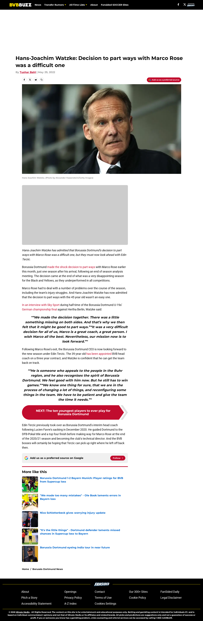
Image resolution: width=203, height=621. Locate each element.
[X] (184, 4)
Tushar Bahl (28, 72)
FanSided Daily (169, 591)
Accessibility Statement (36, 603)
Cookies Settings (105, 603)
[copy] (41, 79)
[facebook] (178, 4)
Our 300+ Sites (138, 591)
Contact (100, 591)
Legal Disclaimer (171, 597)
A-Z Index (70, 603)
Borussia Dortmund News (47, 569)
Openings (70, 591)
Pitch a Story (29, 597)
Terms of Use (103, 597)
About (94, 4)
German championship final (39, 309)
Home (25, 569)
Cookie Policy (137, 597)
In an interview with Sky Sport (41, 305)
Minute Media (23, 612)
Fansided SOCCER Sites (114, 4)
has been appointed (99, 353)
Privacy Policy (73, 597)
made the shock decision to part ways (71, 267)
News (38, 4)
